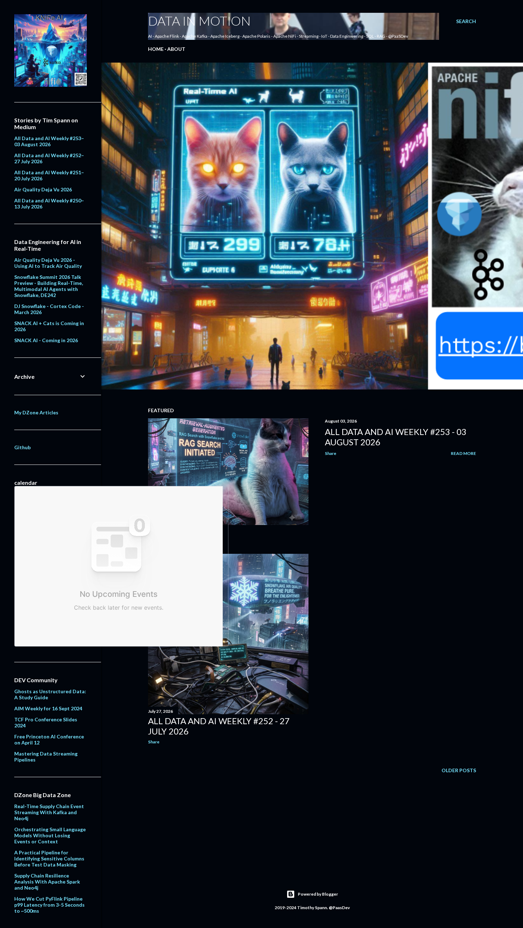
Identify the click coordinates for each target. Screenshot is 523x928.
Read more (463, 453)
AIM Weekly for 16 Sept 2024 (48, 708)
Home (156, 49)
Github (22, 447)
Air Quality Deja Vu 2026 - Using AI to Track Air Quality (48, 263)
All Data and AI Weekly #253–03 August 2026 (49, 141)
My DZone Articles (36, 412)
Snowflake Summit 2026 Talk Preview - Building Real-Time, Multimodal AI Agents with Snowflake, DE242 (48, 286)
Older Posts (459, 770)
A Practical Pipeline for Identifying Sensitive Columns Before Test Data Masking (49, 858)
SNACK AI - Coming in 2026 (46, 340)
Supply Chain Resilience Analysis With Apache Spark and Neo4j (47, 882)
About (176, 49)
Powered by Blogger (318, 894)
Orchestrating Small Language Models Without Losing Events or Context (50, 835)
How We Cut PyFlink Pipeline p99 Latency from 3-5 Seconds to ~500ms (49, 905)
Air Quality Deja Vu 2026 (43, 189)
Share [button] (330, 453)
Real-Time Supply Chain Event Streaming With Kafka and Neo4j (49, 812)
